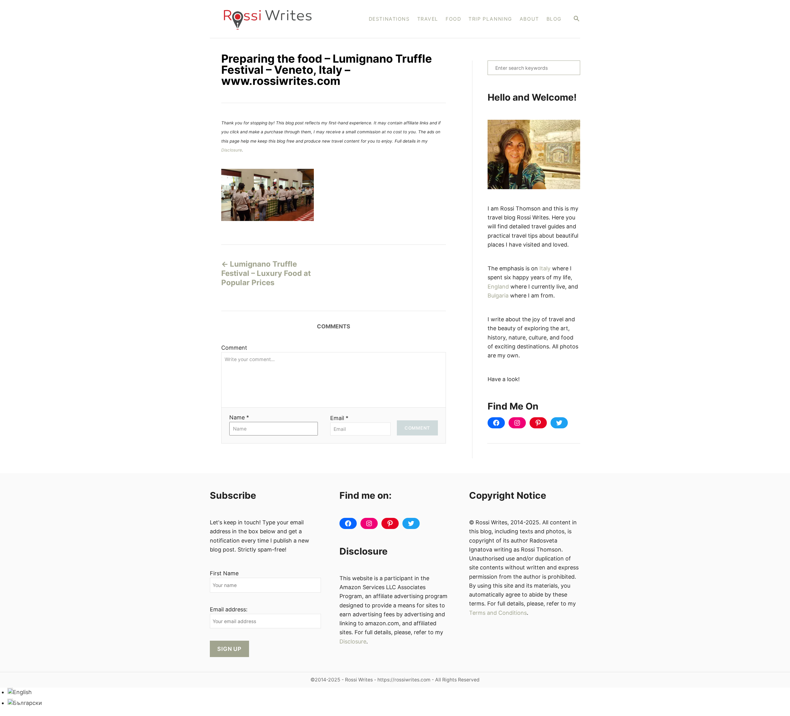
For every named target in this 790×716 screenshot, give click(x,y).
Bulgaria (498, 295)
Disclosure (231, 150)
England (498, 286)
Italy (545, 268)
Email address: (228, 609)
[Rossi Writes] (272, 19)
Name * (239, 417)
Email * (339, 418)
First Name (224, 573)
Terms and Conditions (498, 613)
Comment (234, 347)
